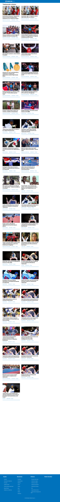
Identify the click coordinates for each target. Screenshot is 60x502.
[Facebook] (50, 1)
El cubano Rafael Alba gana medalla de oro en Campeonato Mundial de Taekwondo (29, 262)
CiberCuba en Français (34, 486)
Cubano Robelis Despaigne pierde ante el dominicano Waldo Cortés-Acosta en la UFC (29, 73)
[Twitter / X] (51, 479)
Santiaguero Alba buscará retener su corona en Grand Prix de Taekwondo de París (11, 149)
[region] (49, 22)
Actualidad (19, 479)
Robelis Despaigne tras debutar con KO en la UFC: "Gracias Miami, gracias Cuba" (11, 93)
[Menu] (3, 1)
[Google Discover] (48, 1)
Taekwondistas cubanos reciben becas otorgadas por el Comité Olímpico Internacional (29, 225)
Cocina (19, 484)
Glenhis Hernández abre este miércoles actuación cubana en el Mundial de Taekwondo (29, 281)
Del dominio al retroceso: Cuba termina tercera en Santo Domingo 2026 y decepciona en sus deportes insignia (11, 17)
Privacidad (5, 482)
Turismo (19, 486)
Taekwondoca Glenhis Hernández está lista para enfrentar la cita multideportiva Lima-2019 (29, 338)
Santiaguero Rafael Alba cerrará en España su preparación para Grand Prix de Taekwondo (11, 168)
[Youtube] (54, 1)
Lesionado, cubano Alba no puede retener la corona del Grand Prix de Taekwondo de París (28, 130)
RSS (32, 488)
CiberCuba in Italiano (34, 482)
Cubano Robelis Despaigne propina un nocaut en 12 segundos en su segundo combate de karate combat (29, 36)
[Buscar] (45, 1)
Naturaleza (19, 493)
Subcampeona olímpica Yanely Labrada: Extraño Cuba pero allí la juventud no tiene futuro (30, 243)
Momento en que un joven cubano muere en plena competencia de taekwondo (10, 376)
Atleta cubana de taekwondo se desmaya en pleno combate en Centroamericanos (28, 168)
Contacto (5, 479)
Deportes (19, 482)
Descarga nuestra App (34, 479)
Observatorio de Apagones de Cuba (36, 492)
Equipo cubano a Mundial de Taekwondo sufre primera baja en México (10, 225)
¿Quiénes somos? (6, 484)
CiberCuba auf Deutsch (35, 484)
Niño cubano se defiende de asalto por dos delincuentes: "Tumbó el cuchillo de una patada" (11, 187)
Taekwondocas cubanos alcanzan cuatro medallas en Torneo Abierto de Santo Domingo (11, 319)
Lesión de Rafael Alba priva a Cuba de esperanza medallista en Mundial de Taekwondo (11, 206)
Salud (18, 488)
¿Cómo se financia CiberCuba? (8, 486)
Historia (19, 491)
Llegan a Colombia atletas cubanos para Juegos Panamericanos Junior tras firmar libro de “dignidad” (11, 243)
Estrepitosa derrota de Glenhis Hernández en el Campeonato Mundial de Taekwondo (11, 281)
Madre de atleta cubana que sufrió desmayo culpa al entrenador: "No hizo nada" (29, 149)
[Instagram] (56, 1)
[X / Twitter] (52, 1)
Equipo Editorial (6, 488)
